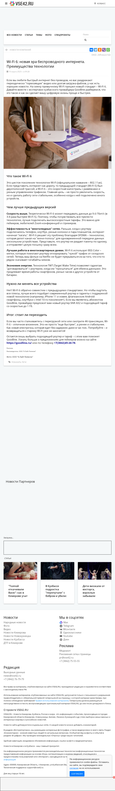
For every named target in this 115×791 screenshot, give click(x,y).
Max (65, 622)
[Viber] (104, 50)
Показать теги (18, 362)
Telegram (68, 625)
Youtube (68, 636)
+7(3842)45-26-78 (64, 343)
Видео (7, 629)
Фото (7, 625)
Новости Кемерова (15, 632)
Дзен (66, 639)
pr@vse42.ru (66, 657)
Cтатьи (7, 558)
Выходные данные (14, 672)
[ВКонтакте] (91, 50)
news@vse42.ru (12, 675)
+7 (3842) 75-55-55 (69, 661)
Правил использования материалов (52, 700)
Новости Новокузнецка (17, 636)
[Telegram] (95, 50)
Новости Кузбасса (14, 639)
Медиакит (65, 650)
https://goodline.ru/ (19, 343)
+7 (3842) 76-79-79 (14, 679)
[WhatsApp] (108, 50)
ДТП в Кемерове (13, 643)
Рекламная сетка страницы (75, 654)
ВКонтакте (69, 629)
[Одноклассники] (100, 50)
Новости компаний (20, 49)
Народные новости (15, 622)
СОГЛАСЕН (77, 774)
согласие (74, 768)
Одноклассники (72, 632)
